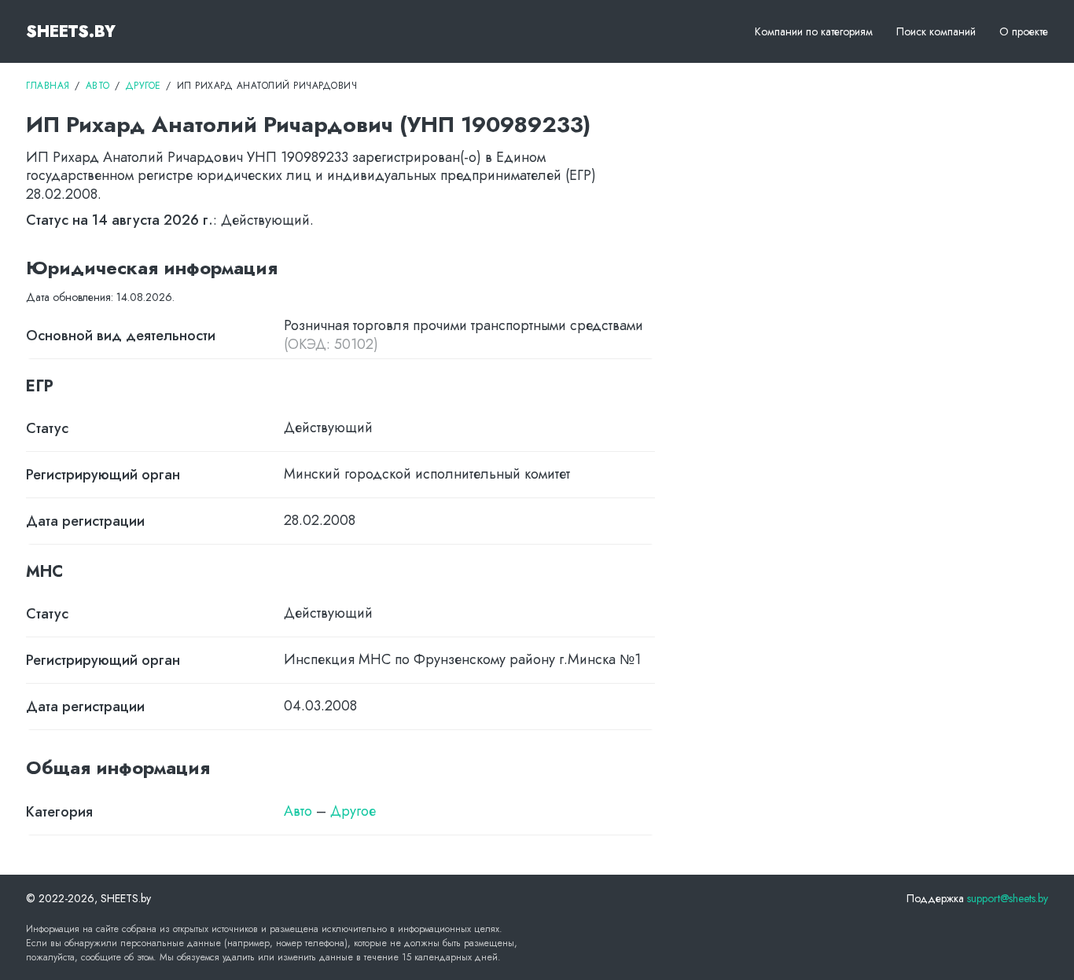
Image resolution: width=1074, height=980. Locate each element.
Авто (298, 811)
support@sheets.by (1007, 898)
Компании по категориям (814, 31)
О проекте (1023, 31)
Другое (353, 811)
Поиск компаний (936, 31)
